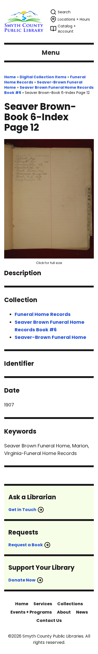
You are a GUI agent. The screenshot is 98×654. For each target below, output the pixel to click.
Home (10, 77)
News (82, 612)
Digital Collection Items (43, 77)
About (64, 612)
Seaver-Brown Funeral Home (50, 337)
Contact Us (49, 620)
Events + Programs (31, 612)
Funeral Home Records (43, 314)
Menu (51, 52)
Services (42, 604)
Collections (70, 604)
